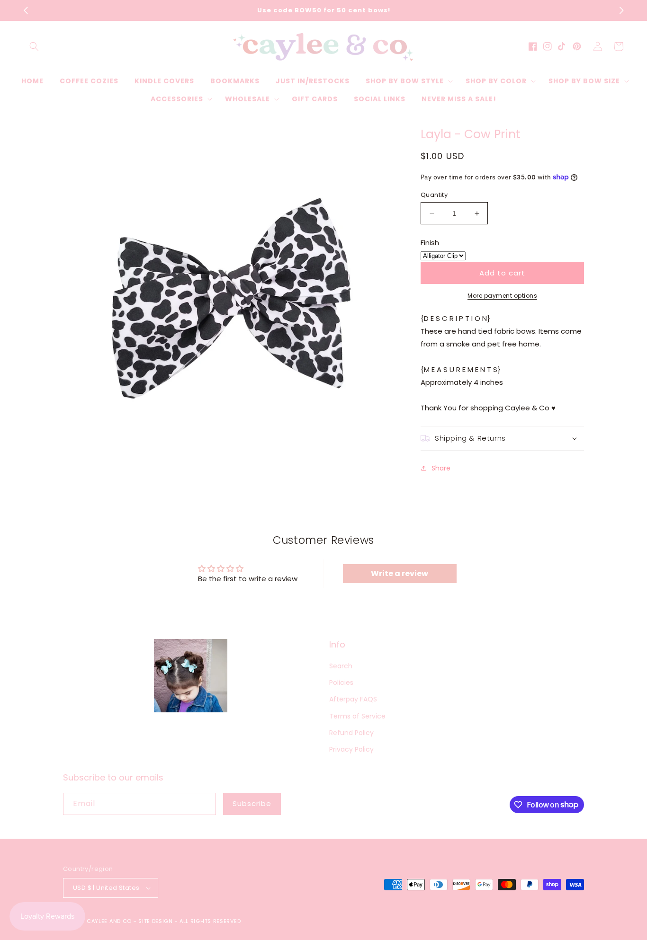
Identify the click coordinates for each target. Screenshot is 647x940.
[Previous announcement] (25, 10)
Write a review (399, 573)
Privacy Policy (351, 749)
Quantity (434, 194)
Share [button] (440, 468)
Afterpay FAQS (353, 699)
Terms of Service (357, 716)
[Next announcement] (621, 10)
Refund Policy (351, 732)
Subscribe (252, 803)
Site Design (155, 921)
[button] (34, 46)
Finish (430, 243)
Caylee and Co (109, 921)
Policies (341, 682)
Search (340, 666)
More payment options (502, 296)
